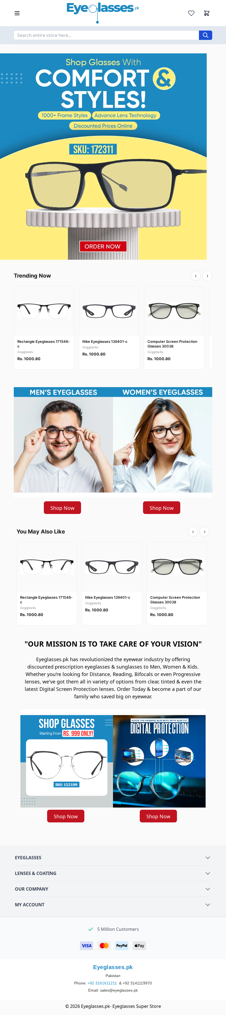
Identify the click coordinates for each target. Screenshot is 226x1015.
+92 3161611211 (103, 983)
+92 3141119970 (137, 983)
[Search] (205, 35)
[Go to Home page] (103, 13)
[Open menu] (17, 13)
